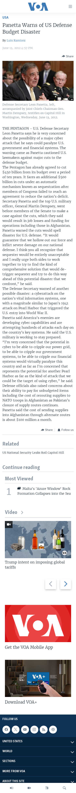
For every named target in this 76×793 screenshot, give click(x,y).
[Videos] (29, 788)
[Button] (68, 56)
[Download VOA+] (38, 678)
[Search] (64, 788)
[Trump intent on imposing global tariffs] (38, 539)
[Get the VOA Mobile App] (38, 623)
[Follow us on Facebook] (6, 729)
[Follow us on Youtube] (25, 729)
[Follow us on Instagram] (34, 729)
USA (5, 17)
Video (11, 512)
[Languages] (47, 788)
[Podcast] (53, 729)
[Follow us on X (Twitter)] (15, 729)
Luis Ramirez (16, 40)
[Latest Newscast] (11, 788)
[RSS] (43, 729)
